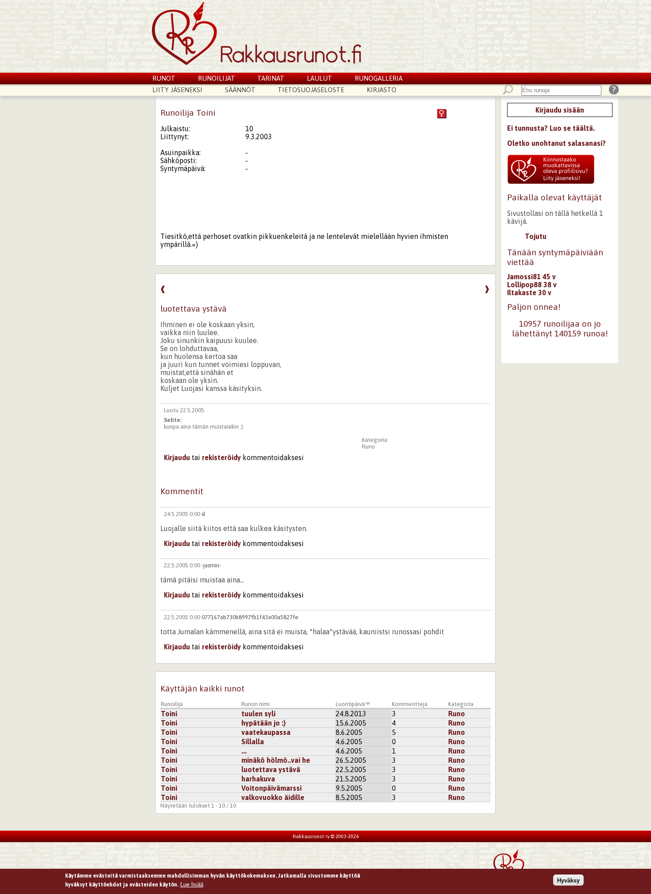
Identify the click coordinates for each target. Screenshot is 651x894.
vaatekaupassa (266, 732)
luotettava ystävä (270, 769)
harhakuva (258, 779)
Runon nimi (255, 704)
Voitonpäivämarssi (271, 788)
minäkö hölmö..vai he (275, 760)
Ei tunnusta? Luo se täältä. (551, 128)
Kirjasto (381, 90)
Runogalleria (379, 78)
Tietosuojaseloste (311, 90)
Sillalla (252, 742)
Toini (169, 714)
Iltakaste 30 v (529, 293)
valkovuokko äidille (272, 797)
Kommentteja (409, 704)
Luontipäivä (350, 704)
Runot (163, 78)
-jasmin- (211, 565)
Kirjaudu (177, 457)
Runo (368, 446)
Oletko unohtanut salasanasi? (556, 143)
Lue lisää (191, 884)
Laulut (319, 78)
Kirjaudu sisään (559, 110)
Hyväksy (568, 880)
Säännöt (240, 90)
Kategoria (460, 704)
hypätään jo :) (263, 723)
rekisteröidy (221, 457)
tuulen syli (258, 714)
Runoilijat (216, 78)
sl (203, 514)
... (244, 751)
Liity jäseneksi (177, 90)
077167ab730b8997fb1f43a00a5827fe (250, 617)
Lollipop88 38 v (532, 285)
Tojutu (535, 236)
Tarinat (270, 78)
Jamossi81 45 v (531, 277)
